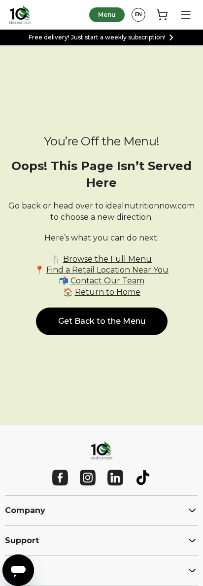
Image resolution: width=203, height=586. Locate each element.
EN (138, 14)
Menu (107, 14)
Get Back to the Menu (101, 321)
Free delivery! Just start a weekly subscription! (97, 37)
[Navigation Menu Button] (186, 15)
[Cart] (162, 15)
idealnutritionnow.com (150, 205)
